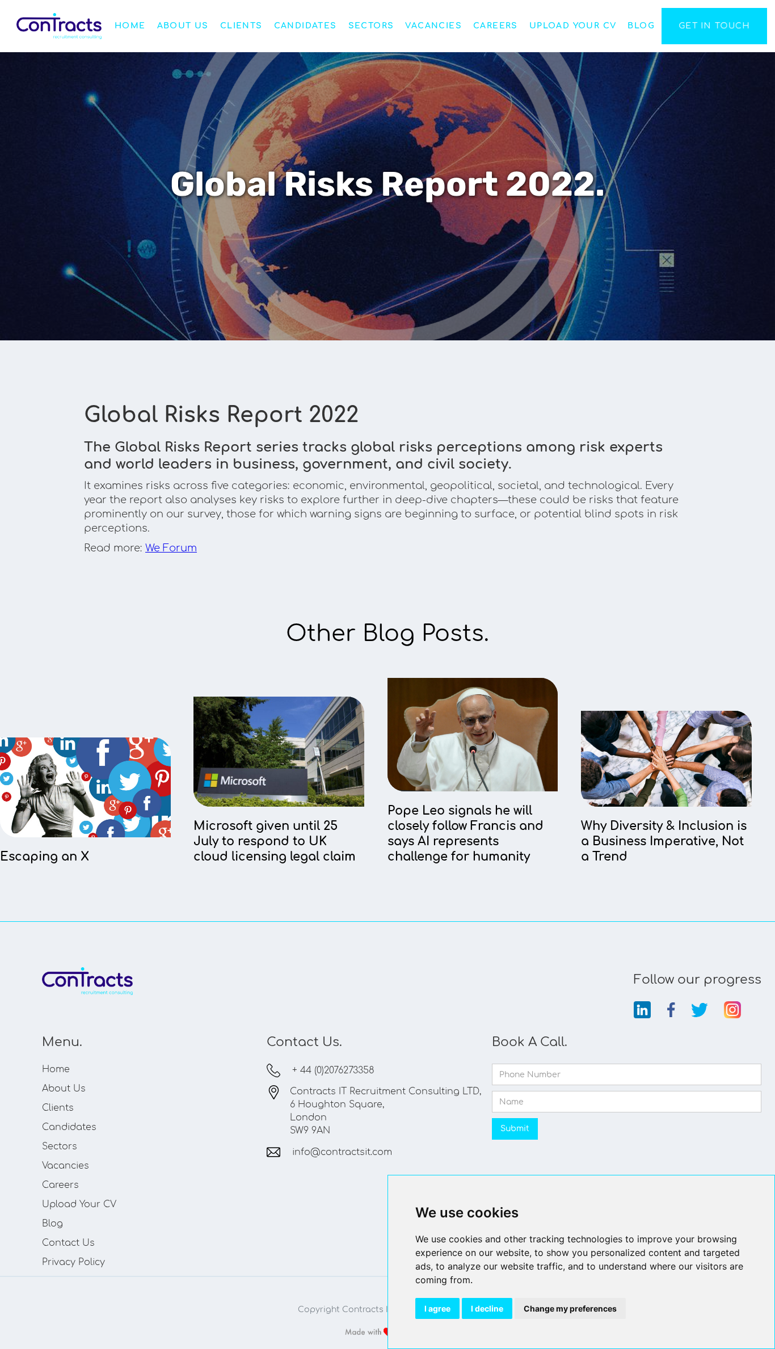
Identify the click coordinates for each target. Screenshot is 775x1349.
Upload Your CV (573, 26)
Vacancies (433, 26)
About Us (183, 26)
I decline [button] (487, 1308)
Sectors (371, 26)
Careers (495, 26)
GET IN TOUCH (714, 26)
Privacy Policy (73, 1262)
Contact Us (68, 1243)
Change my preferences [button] (570, 1308)
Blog (641, 26)
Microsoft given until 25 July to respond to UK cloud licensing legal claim (274, 841)
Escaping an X (44, 856)
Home (130, 26)
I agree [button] (437, 1308)
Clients (241, 26)
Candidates (305, 26)
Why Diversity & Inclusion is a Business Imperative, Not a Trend (664, 841)
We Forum (171, 548)
